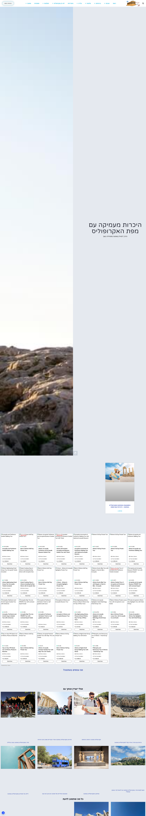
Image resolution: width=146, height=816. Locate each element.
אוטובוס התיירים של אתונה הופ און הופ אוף (54, 794)
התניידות (70, 3)
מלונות (89, 3)
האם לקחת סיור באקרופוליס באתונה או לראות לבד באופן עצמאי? (128, 791)
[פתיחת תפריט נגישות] (3, 812)
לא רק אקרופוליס (59, 3)
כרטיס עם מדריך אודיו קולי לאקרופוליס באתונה (128, 742)
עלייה (80, 3)
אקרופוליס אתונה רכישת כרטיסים (91, 739)
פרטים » (120, 511)
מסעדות (36, 3)
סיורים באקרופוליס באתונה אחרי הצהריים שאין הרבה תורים (55, 739)
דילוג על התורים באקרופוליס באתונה (17, 794)
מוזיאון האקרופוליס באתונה (91, 794)
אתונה (29, 3)
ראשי (114, 3)
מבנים (107, 3)
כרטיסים (98, 3)
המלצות (46, 3)
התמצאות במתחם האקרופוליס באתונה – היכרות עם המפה (119, 506)
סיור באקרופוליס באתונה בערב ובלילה (18, 742)
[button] (143, 3)
